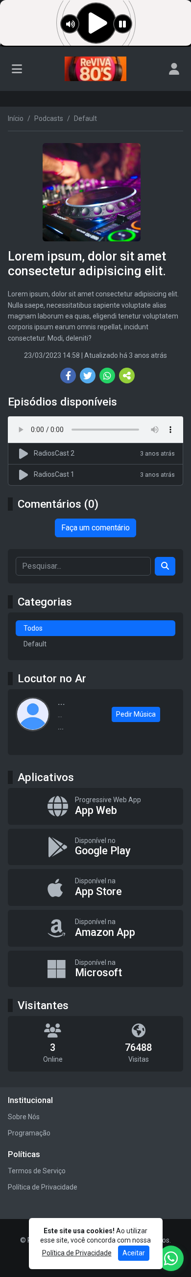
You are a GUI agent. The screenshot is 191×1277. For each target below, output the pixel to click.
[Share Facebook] (68, 375)
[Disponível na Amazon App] (95, 928)
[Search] (165, 566)
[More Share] (127, 375)
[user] (174, 69)
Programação (29, 1133)
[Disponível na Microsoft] (95, 969)
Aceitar (133, 1253)
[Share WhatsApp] (107, 375)
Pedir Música (136, 714)
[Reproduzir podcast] (25, 453)
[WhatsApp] (171, 1258)
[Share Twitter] (88, 375)
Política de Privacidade (42, 1187)
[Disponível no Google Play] (95, 847)
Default (35, 644)
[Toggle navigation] (17, 69)
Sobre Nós (24, 1117)
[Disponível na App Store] (95, 887)
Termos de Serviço (37, 1171)
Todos (33, 628)
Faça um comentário (95, 527)
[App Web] (95, 806)
